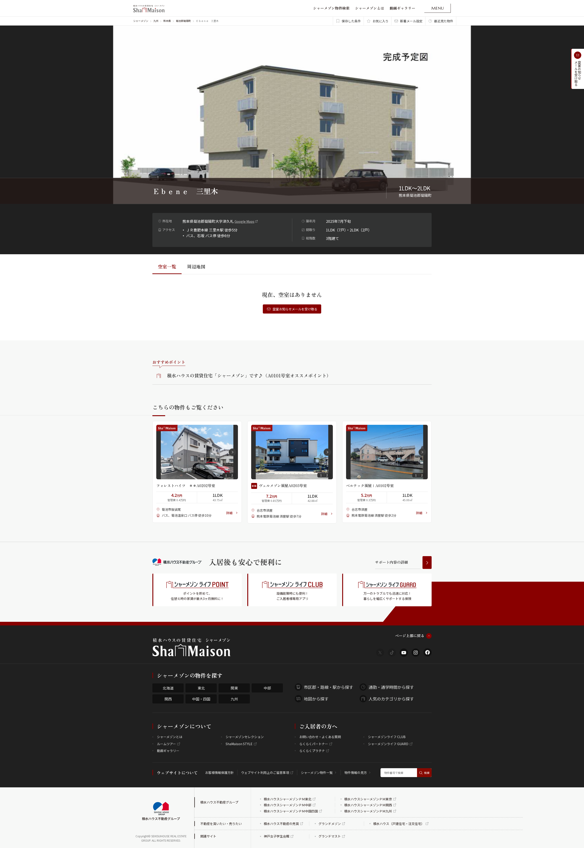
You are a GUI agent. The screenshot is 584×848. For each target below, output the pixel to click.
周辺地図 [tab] (196, 266)
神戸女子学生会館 (276, 836)
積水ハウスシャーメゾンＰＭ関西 (368, 805)
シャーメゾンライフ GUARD (388, 744)
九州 (155, 21)
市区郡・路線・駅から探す (328, 687)
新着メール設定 (411, 21)
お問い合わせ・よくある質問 (320, 736)
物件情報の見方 (355, 772)
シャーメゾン (140, 21)
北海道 (168, 688)
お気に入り (380, 21)
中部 (267, 688)
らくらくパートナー (313, 744)
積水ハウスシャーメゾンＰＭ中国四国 (291, 811)
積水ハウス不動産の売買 (281, 823)
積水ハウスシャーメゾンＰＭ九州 (368, 811)
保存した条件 (351, 21)
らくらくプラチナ (312, 750)
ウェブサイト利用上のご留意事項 (265, 772)
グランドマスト (329, 836)
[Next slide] (232, 452)
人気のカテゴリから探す (391, 699)
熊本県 (167, 21)
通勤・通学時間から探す (391, 687)
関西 (168, 699)
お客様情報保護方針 (219, 772)
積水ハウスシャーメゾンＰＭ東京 (368, 799)
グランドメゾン (329, 823)
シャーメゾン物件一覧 (317, 772)
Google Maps (244, 221)
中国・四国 (201, 699)
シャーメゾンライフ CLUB (387, 736)
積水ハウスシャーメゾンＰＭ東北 (287, 799)
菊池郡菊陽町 (183, 21)
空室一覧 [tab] (167, 266)
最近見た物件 (443, 21)
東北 (201, 688)
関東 (234, 688)
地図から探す (316, 699)
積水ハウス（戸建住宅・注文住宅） (398, 823)
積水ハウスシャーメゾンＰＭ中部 (287, 805)
